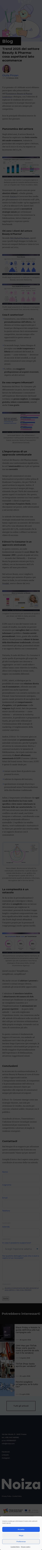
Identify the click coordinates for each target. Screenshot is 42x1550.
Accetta (21, 1529)
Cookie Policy (15, 1547)
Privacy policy (25, 1547)
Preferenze (21, 1541)
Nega (21, 1535)
